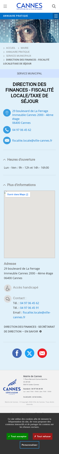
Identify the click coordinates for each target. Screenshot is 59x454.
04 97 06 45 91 (29, 308)
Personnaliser (29, 445)
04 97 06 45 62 (21, 130)
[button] (42, 353)
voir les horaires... (37, 397)
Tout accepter (18, 436)
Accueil (10, 47)
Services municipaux (18, 55)
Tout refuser (43, 436)
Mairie (24, 47)
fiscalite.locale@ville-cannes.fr (32, 140)
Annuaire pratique (15, 16)
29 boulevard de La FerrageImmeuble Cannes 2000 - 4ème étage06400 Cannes (32, 117)
